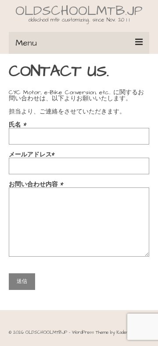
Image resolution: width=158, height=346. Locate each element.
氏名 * (18, 125)
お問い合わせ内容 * (36, 185)
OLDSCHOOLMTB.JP (79, 11)
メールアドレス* (32, 155)
